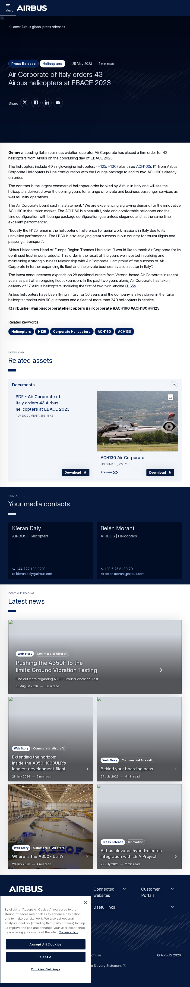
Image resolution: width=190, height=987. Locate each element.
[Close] (85, 903)
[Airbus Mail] (58, 102)
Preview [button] (106, 472)
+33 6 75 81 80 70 (118, 569)
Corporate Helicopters (72, 331)
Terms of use (91, 955)
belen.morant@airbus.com (124, 574)
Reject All (46, 957)
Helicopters (21, 331)
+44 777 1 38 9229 (30, 569)
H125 (102, 166)
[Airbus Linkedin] (47, 102)
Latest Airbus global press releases (38, 27)
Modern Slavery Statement (101, 966)
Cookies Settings (45, 969)
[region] (45, 939)
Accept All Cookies (45, 944)
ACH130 (124, 331)
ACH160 (104, 331)
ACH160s (144, 166)
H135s (130, 286)
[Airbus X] (24, 102)
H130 (112, 166)
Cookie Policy (68, 932)
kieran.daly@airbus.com (34, 574)
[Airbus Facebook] (36, 102)
